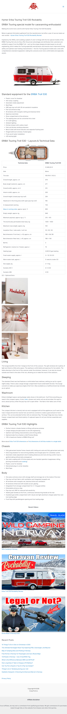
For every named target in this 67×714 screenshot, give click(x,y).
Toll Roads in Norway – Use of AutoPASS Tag (16, 657)
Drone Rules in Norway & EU (11, 633)
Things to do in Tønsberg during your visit (15, 669)
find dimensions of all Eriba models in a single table (44, 441)
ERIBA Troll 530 (39, 94)
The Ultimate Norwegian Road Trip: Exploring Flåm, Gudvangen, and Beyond (26, 648)
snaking (24, 461)
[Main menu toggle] (63, 6)
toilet (26, 399)
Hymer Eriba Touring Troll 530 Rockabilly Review (26, 35)
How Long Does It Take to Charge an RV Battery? (18, 663)
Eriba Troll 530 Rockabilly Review (12, 591)
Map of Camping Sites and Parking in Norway (16, 651)
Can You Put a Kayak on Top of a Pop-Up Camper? (18, 666)
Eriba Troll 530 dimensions (18, 441)
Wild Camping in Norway (9, 549)
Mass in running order (10, 209)
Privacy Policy (6, 678)
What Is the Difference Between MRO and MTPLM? (18, 660)
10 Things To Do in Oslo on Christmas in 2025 (16, 644)
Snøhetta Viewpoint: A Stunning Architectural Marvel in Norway (22, 672)
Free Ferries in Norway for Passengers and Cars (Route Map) (21, 654)
